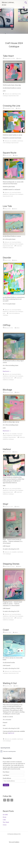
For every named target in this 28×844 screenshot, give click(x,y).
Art (10, 94)
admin (19, 58)
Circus (4, 825)
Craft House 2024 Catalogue (16, 194)
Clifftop (6, 325)
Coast (6, 629)
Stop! (5, 504)
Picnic (4, 817)
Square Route (9, 152)
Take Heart (8, 56)
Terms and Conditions (14, 842)
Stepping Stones (11, 563)
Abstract (7, 94)
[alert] (14, 751)
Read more (7, 371)
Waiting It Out (10, 683)
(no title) (5, 814)
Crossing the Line (11, 105)
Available (14, 141)
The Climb (6, 822)
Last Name (6, 775)
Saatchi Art (11, 733)
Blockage (7, 389)
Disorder (7, 257)
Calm (4, 819)
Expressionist (12, 95)
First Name (6, 772)
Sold (17, 95)
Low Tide (7, 206)
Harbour (7, 449)
